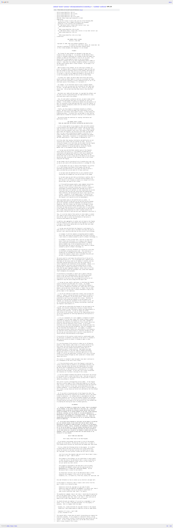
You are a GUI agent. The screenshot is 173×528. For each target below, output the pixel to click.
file (81, 9)
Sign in (170, 2)
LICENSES (96, 6)
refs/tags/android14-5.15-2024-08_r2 (80, 6)
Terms (15, 526)
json (170, 525)
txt (167, 525)
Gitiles (8, 526)
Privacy (11, 526)
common (66, 6)
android (55, 6)
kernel (61, 6)
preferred (103, 6)
